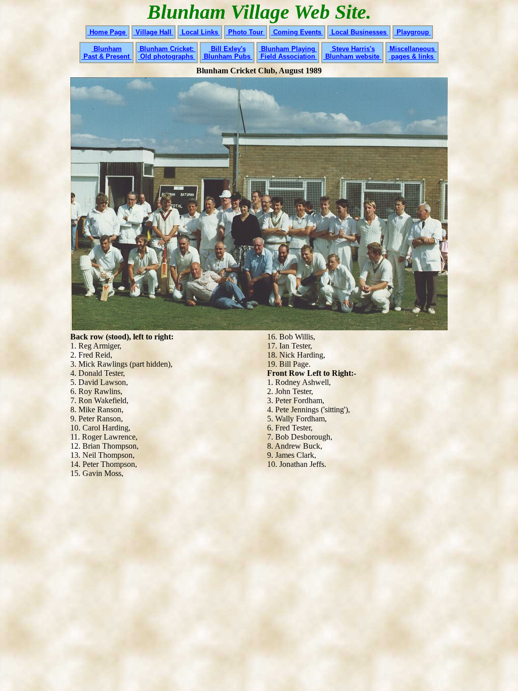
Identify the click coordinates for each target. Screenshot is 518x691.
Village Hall (154, 32)
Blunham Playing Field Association (287, 52)
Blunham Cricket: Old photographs (167, 52)
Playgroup (413, 32)
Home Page (107, 32)
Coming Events (297, 32)
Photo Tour (245, 32)
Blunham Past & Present (106, 52)
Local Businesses (358, 32)
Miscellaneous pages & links (412, 52)
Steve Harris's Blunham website (352, 52)
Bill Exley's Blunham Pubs (227, 52)
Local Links (200, 32)
